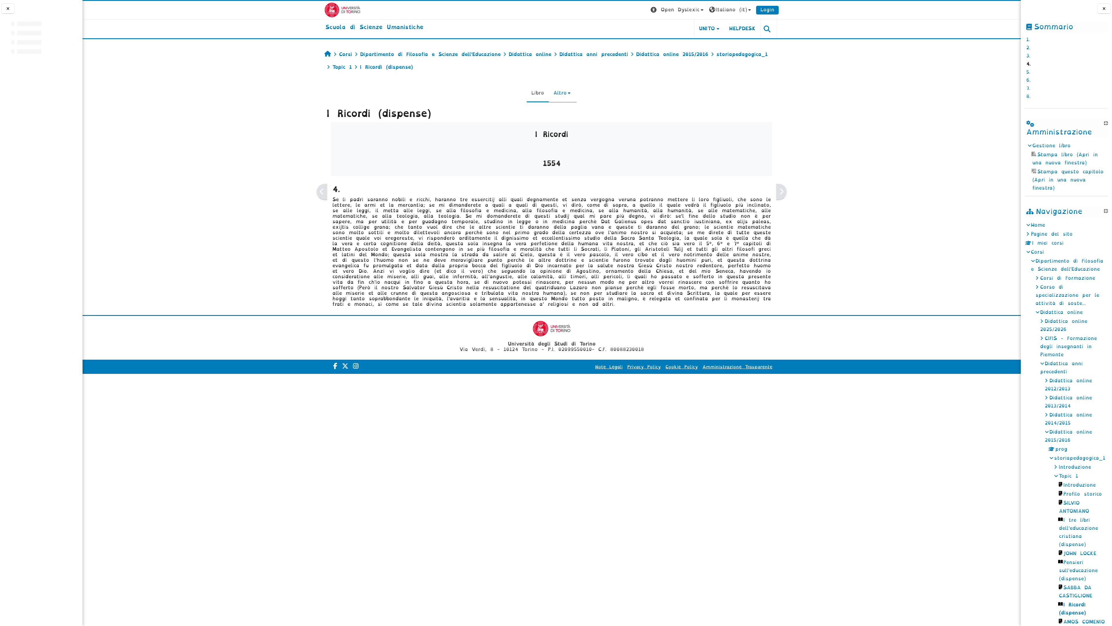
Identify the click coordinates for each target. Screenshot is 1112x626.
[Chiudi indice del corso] (7, 8)
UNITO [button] (707, 28)
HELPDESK (742, 28)
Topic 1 (1068, 476)
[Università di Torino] (342, 9)
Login (767, 9)
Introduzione (1075, 467)
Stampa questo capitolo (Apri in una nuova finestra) (1068, 180)
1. (1028, 39)
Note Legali (609, 367)
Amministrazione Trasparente (737, 367)
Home (1038, 225)
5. (1028, 72)
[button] (678, 10)
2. (1028, 47)
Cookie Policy (681, 367)
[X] (345, 366)
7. (1028, 88)
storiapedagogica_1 (1079, 458)
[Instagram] (356, 366)
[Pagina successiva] (781, 192)
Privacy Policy (644, 367)
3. (1028, 56)
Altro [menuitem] (560, 93)
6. (1028, 80)
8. (1028, 96)
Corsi (1037, 252)
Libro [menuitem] (537, 93)
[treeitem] (1066, 167)
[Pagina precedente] (322, 192)
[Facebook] (335, 366)
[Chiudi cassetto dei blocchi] (1104, 8)
